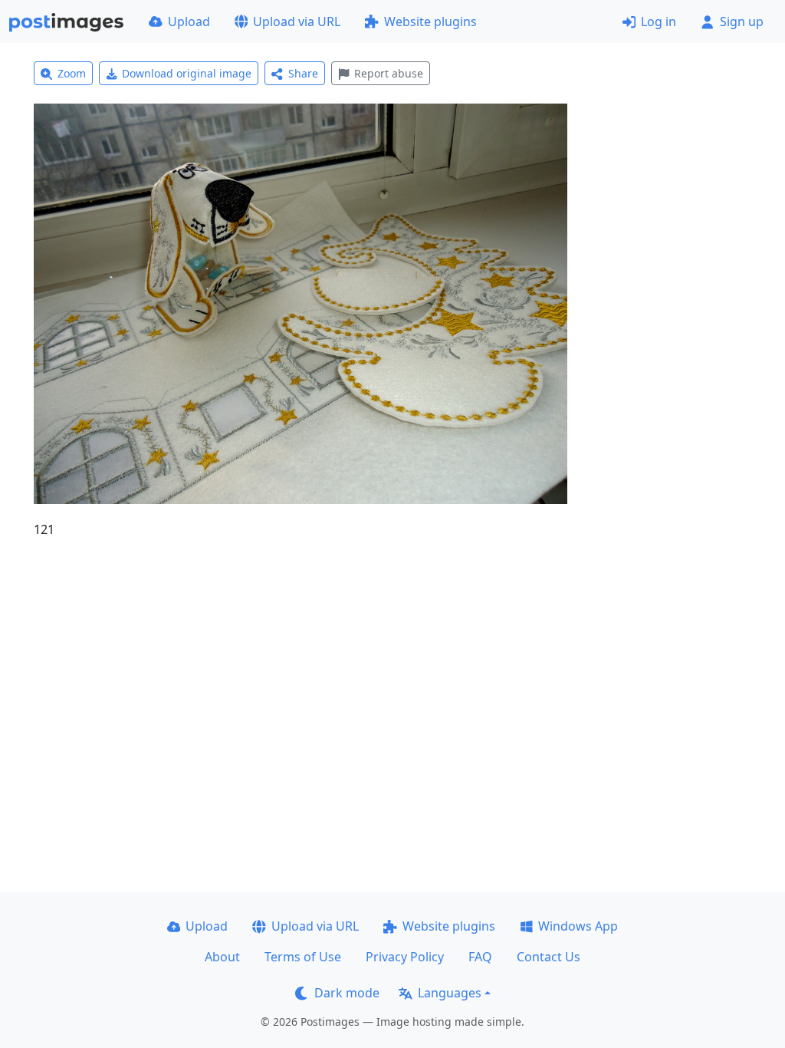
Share (303, 73)
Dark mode (346, 992)
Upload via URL (296, 21)
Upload (189, 21)
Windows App (578, 926)
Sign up (742, 21)
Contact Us (548, 956)
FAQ (480, 956)
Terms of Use (302, 956)
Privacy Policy (405, 956)
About (222, 956)
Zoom (71, 73)
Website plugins (430, 21)
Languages (449, 992)
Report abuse (388, 73)
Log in (658, 21)
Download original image (186, 73)
